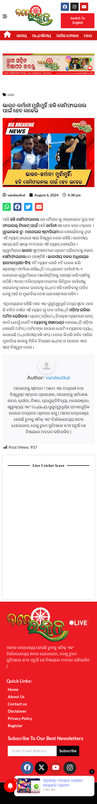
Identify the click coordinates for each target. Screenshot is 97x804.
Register (15, 725)
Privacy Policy (20, 718)
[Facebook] (65, 7)
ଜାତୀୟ (22, 35)
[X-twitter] (41, 767)
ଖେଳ (11, 94)
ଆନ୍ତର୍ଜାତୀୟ (41, 35)
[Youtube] (84, 7)
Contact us (17, 704)
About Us (16, 696)
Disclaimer (17, 711)
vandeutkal (58, 377)
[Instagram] (74, 7)
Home (13, 689)
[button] (7, 207)
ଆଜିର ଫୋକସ (67, 35)
